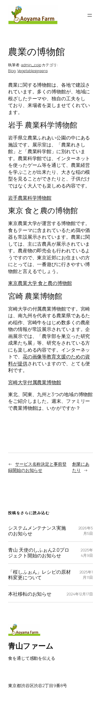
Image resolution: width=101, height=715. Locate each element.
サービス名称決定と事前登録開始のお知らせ (37, 467)
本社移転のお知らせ (29, 593)
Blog (12, 70)
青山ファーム (30, 645)
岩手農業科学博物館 (29, 197)
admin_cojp (31, 64)
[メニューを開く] (89, 15)
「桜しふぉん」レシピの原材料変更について (39, 574)
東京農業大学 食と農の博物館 (40, 283)
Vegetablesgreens (32, 70)
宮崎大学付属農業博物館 (34, 382)
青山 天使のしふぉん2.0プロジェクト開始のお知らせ (38, 552)
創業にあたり (80, 467)
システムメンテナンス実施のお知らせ (37, 530)
